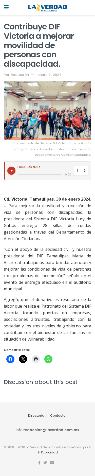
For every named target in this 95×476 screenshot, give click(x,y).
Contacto (58, 415)
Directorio (36, 415)
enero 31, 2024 (49, 74)
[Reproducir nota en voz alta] (11, 171)
